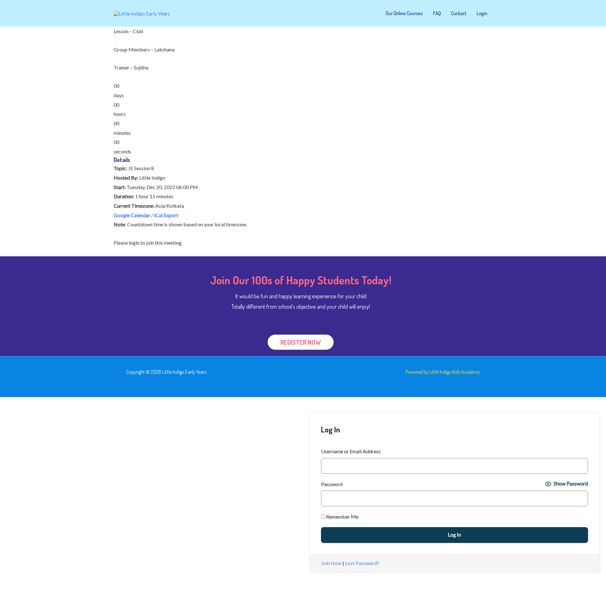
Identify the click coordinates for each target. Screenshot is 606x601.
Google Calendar (132, 215)
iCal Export (166, 215)
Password (331, 484)
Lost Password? (362, 563)
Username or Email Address (351, 451)
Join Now (331, 563)
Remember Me (342, 517)
